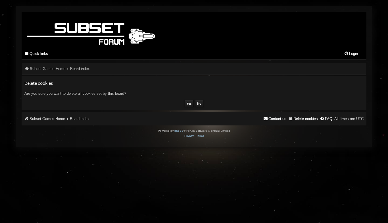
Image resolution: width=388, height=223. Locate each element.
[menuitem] (351, 54)
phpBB (178, 130)
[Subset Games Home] (127, 29)
